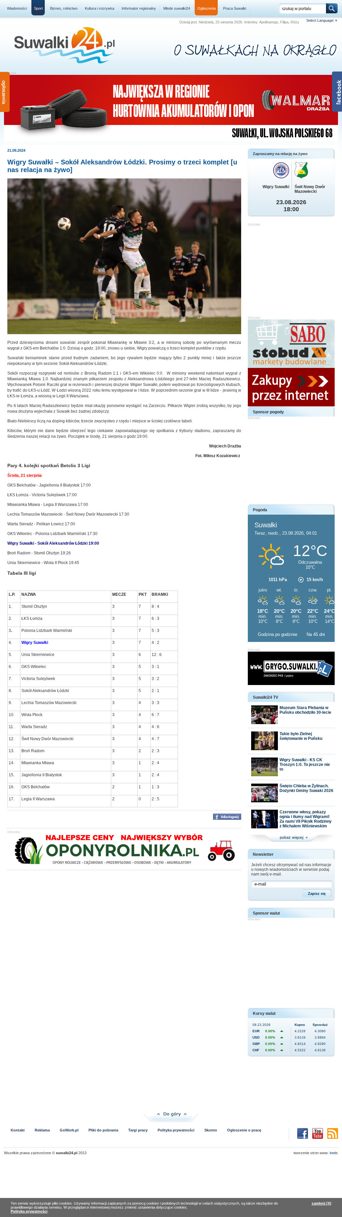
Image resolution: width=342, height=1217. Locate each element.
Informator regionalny (139, 8)
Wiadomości (17, 8)
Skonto (210, 1130)
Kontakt (18, 1130)
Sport (38, 8)
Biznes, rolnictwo (63, 8)
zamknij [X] (321, 1203)
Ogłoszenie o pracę (244, 1130)
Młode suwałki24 (176, 8)
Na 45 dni (316, 634)
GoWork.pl (69, 1130)
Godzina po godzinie (278, 634)
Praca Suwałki (234, 8)
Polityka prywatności (176, 1130)
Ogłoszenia (206, 8)
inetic (334, 1153)
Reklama (42, 1130)
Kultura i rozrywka (99, 8)
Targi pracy (138, 1130)
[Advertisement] (291, 268)
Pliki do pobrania (103, 1130)
